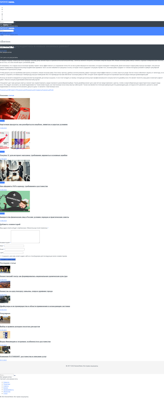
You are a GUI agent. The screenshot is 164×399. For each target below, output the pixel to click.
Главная (2, 41)
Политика (6, 9)
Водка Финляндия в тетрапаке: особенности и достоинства (25, 341)
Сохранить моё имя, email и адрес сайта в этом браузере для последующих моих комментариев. (34, 256)
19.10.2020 (3, 51)
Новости (6, 7)
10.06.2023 (3, 345)
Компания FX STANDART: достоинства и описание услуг (23, 356)
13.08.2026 (3, 221)
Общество (6, 17)
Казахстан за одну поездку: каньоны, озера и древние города (26, 291)
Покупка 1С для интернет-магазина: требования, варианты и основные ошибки (33, 155)
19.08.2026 (3, 128)
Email (2, 249)
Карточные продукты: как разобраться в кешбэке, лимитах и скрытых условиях (34, 124)
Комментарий (5, 243)
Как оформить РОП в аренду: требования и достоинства (24, 186)
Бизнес (5, 13)
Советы (6, 11)
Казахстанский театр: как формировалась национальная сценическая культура (33, 276)
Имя (2, 246)
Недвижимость (8, 15)
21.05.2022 (3, 330)
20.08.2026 (3, 295)
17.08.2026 (3, 159)
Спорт (5, 40)
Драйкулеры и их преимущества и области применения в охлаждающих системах (35, 306)
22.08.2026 (3, 280)
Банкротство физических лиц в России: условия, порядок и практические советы (34, 217)
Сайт (1, 253)
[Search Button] (14, 22)
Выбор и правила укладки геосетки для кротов (20, 326)
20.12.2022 (3, 360)
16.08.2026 (3, 190)
